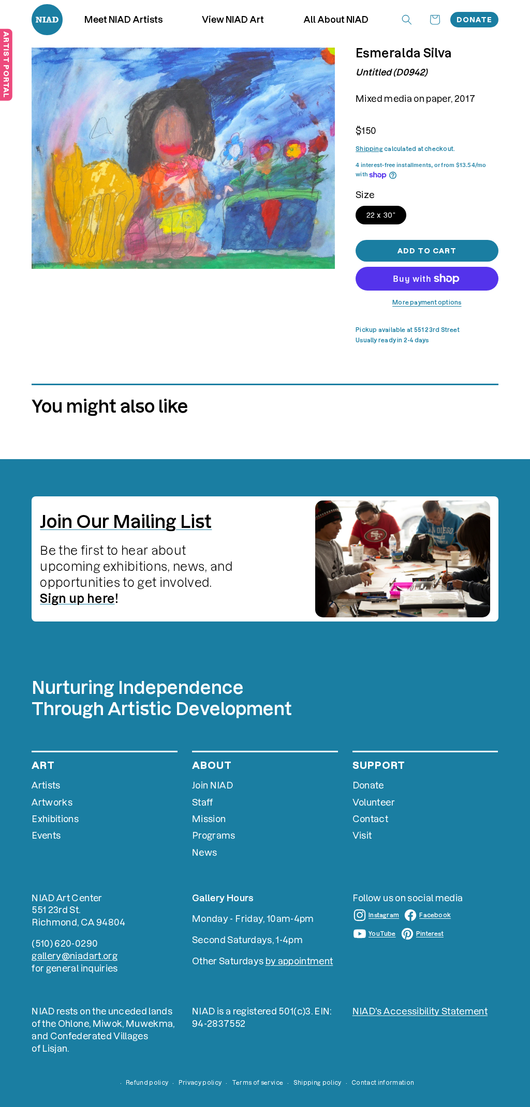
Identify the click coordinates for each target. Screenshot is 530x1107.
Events (46, 835)
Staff (202, 802)
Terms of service (257, 1083)
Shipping (369, 149)
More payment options (426, 302)
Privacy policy (200, 1083)
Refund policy (147, 1083)
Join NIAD (212, 785)
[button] (233, 20)
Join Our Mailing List (126, 521)
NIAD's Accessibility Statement (420, 1011)
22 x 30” (380, 215)
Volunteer (373, 802)
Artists (46, 785)
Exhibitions (55, 819)
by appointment (299, 961)
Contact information (382, 1083)
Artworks (52, 802)
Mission (209, 819)
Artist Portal (6, 65)
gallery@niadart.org (74, 956)
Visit (362, 835)
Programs (213, 835)
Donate (474, 20)
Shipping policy (317, 1083)
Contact (370, 819)
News (204, 852)
